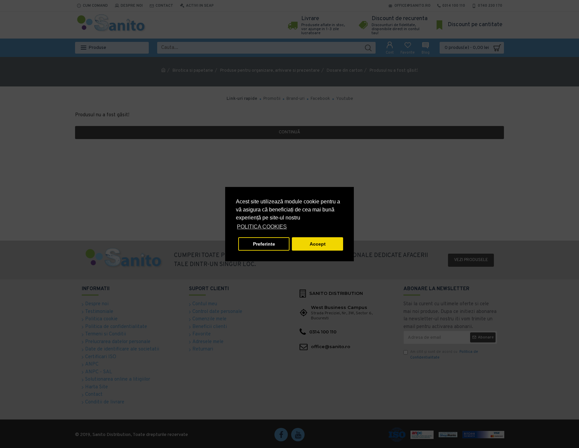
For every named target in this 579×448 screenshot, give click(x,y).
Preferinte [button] (264, 244)
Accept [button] (318, 244)
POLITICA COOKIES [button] (262, 227)
